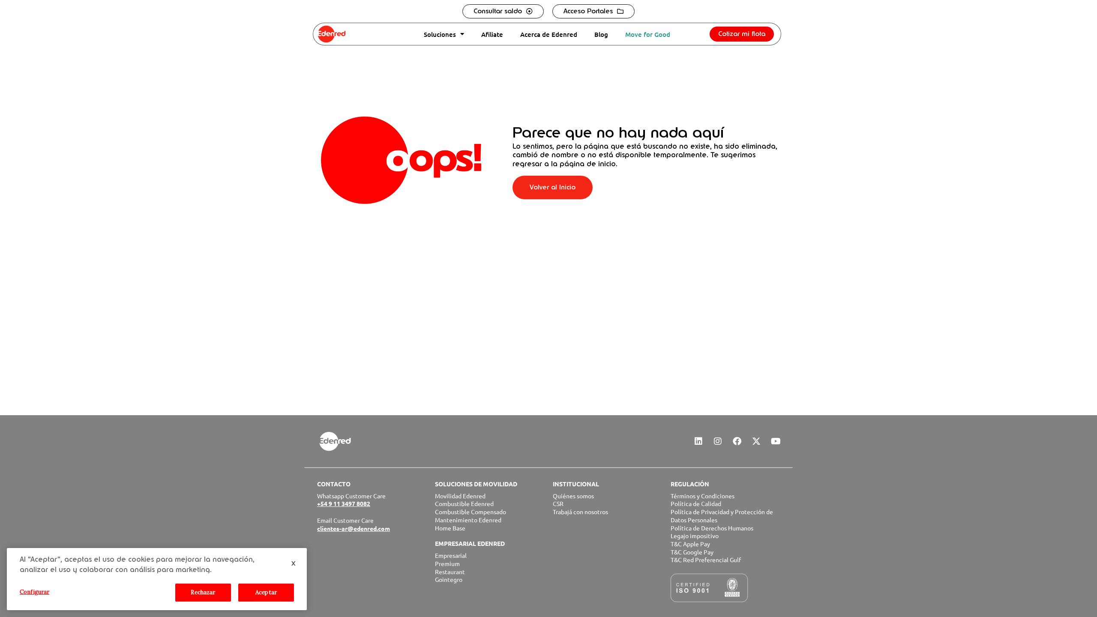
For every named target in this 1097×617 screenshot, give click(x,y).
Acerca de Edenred (548, 34)
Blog (601, 34)
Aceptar (266, 592)
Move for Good (647, 34)
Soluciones (440, 34)
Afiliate (492, 34)
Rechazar (203, 592)
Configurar (34, 592)
